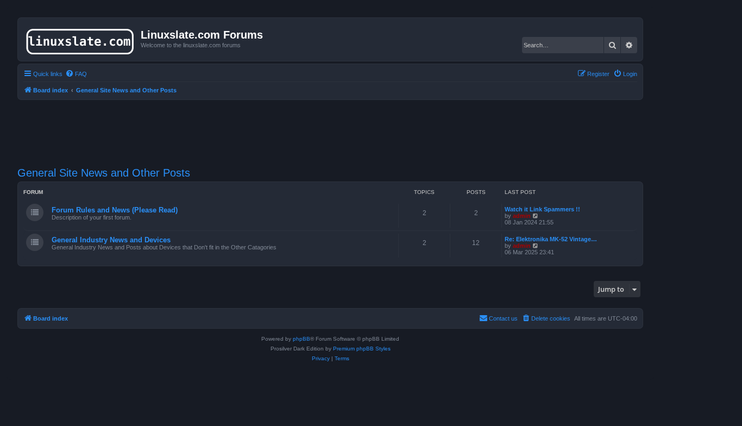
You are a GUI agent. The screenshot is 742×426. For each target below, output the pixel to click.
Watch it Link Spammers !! (542, 209)
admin (522, 215)
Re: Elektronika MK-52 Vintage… (551, 239)
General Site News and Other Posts (103, 173)
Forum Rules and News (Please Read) (115, 210)
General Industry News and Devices (111, 240)
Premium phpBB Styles (362, 349)
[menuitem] (76, 73)
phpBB (301, 339)
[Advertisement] (330, 126)
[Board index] (81, 39)
